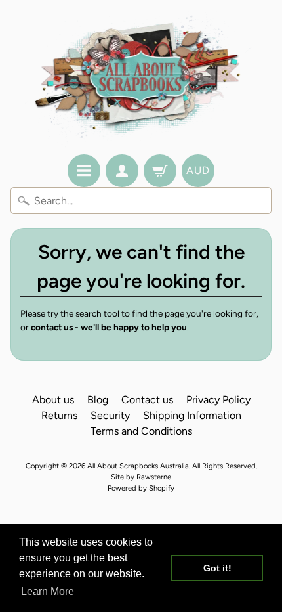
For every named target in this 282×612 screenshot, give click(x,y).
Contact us (147, 399)
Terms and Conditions (141, 431)
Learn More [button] (47, 591)
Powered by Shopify (141, 487)
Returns (59, 415)
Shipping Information (192, 415)
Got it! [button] (217, 568)
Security (110, 415)
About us (53, 399)
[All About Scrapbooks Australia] (141, 79)
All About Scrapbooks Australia (138, 465)
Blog (97, 399)
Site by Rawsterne (141, 476)
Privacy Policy (218, 399)
